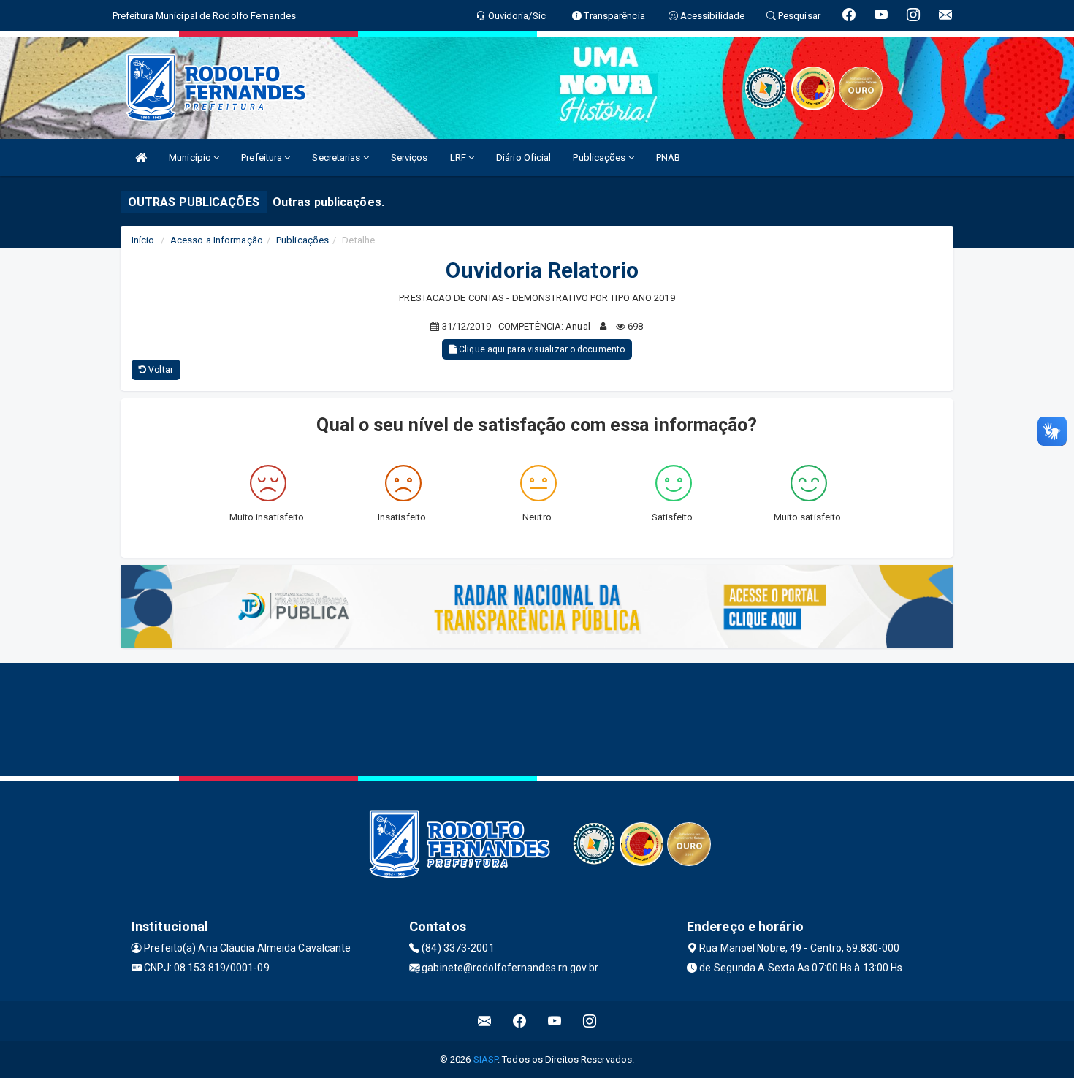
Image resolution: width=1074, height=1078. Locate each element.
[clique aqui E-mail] (485, 1021)
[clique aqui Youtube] (555, 1021)
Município (191, 157)
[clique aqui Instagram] (590, 1021)
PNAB (668, 157)
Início (143, 240)
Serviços (409, 157)
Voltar (159, 370)
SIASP (485, 1059)
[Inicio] (141, 157)
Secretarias (337, 157)
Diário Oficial (523, 157)
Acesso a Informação (216, 240)
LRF (459, 157)
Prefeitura (262, 157)
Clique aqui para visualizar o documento (541, 349)
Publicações (600, 157)
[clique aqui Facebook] (520, 1021)
